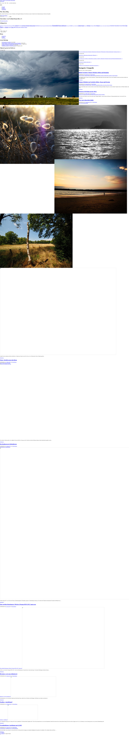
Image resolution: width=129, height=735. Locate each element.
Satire (105, 25)
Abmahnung (1, 25)
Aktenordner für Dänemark (8, 25)
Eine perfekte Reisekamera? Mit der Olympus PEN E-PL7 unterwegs (18, 604)
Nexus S (85, 25)
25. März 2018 (8, 362)
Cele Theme (2, 733)
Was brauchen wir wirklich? (6, 42)
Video (12, 27)
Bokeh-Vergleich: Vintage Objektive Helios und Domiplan (11, 43)
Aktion (13, 25)
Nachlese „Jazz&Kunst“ (6, 702)
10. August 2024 (87, 84)
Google (71, 25)
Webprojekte (18, 27)
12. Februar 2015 (8, 704)
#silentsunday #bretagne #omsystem (84, 62)
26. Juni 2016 (8, 606)
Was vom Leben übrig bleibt (86, 100)
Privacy (98, 25)
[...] (120, 51)
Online (95, 25)
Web (15, 27)
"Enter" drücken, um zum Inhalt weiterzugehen (7, 0)
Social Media (122, 25)
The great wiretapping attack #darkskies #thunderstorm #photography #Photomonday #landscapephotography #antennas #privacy (99, 51)
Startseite (3, 6)
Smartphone (116, 25)
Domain (41, 25)
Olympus (92, 25)
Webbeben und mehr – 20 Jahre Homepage (9, 45)
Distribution (37, 25)
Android (17, 25)
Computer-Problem (25, 25)
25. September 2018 (88, 102)
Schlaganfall (108, 25)
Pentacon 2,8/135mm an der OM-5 (88, 91)
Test (126, 25)
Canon (20, 25)
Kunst (77, 25)
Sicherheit (112, 25)
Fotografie (55, 25)
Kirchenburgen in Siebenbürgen (8, 444)
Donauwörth (44, 25)
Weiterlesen (80, 89)
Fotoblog (50, 25)
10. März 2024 (87, 93)
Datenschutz (4, 9)
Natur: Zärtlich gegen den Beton (8, 360)
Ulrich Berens (92, 74)
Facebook (47, 25)
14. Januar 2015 (8, 727)
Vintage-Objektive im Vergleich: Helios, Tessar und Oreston (94, 82)
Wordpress (22, 27)
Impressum (3, 8)
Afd (4, 25)
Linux (79, 25)
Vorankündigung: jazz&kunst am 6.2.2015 (11, 725)
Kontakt (3, 7)
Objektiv (89, 25)
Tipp (1, 27)
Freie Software (62, 25)
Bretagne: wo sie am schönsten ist (8, 674)
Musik (82, 25)
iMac (75, 25)
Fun (67, 25)
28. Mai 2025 (87, 74)
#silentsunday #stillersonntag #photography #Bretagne (87, 55)
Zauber (26, 27)
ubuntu (6, 27)
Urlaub (9, 27)
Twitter (4, 27)
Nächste (3, 732)
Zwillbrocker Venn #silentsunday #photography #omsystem (88, 65)
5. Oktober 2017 (8, 446)
